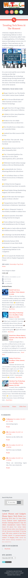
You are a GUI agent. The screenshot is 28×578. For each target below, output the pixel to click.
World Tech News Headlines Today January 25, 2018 (17, 292)
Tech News (7, 281)
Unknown (9, 419)
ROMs (3, 539)
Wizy (14, 575)
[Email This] (3, 273)
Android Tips (22, 537)
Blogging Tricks (14, 537)
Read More (12, 309)
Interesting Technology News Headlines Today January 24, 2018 (16, 315)
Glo (25, 523)
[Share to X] (6, 273)
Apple (3, 533)
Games (18, 525)
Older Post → (23, 406)
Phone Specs (7, 516)
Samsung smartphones (16, 539)
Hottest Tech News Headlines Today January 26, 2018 (17, 360)
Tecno (4, 520)
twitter (10, 533)
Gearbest (8, 539)
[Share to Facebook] (7, 273)
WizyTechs (7, 279)
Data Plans (22, 518)
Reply (8, 427)
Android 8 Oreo (8, 541)
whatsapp (11, 523)
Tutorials (4, 529)
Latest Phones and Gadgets (14, 513)
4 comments (8, 283)
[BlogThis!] (4, 273)
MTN (10, 518)
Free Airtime (18, 527)
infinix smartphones (8, 525)
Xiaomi (9, 529)
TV (20, 531)
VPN (7, 533)
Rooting (24, 531)
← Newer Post (4, 406)
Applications (22, 520)
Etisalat (4, 523)
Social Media (15, 531)
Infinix (24, 527)
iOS (8, 527)
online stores (15, 529)
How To (15, 518)
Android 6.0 (16, 533)
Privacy (18, 575)
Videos (24, 525)
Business (21, 529)
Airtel (15, 520)
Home (14, 406)
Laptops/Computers (20, 535)
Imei (21, 533)
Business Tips (18, 523)
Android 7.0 (11, 535)
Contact (16, 573)
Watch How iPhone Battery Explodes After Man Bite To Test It (17, 338)
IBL (7, 432)
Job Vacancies (8, 531)
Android (9, 520)
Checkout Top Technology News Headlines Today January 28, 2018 (17, 383)
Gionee (4, 527)
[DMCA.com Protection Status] (7, 562)
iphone (11, 527)
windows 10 (5, 537)
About (21, 573)
